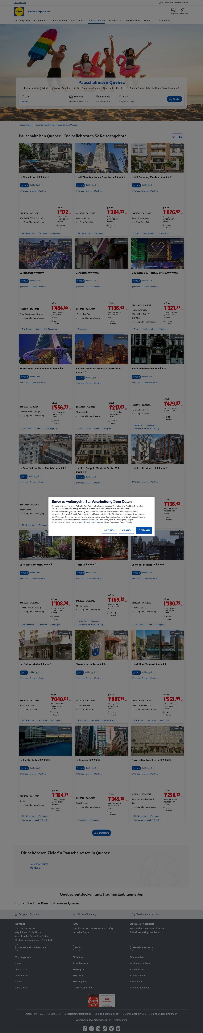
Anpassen (126, 530)
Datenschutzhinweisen (93, 522)
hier (130, 522)
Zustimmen (144, 530)
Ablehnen (109, 530)
